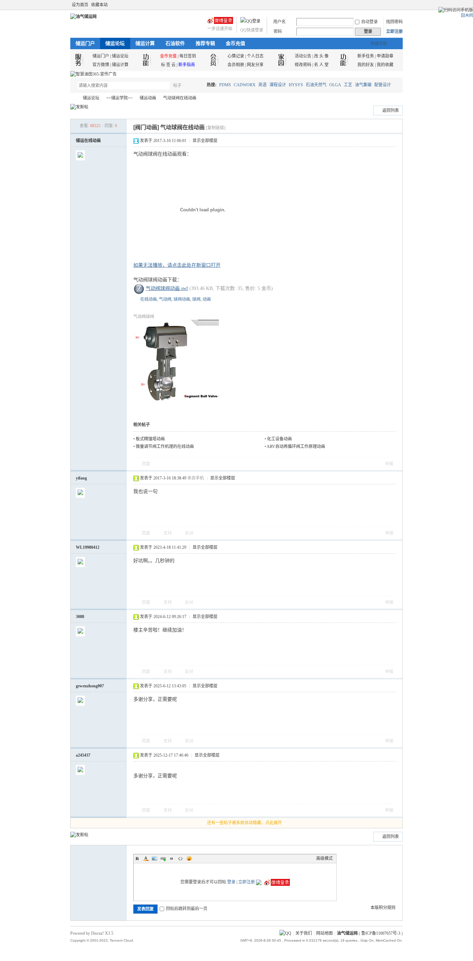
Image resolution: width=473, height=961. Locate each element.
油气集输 (363, 84)
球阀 (196, 299)
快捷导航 (379, 43)
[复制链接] (215, 127)
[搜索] (197, 85)
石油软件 (175, 43)
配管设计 (382, 84)
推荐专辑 (205, 43)
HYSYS (296, 84)
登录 (231, 882)
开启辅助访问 (393, 5)
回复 (146, 463)
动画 (207, 299)
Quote (171, 858)
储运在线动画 (88, 140)
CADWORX (245, 84)
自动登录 (369, 21)
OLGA (335, 84)
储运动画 (148, 98)
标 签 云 (168, 64)
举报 (389, 463)
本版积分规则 (383, 907)
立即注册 (394, 31)
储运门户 (85, 43)
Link (163, 858)
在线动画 (148, 299)
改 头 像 (321, 56)
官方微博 (100, 64)
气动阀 (165, 299)
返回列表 (390, 110)
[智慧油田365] (93, 74)
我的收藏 (385, 64)
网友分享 (255, 64)
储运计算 (145, 43)
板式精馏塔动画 (150, 439)
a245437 (83, 755)
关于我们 (303, 933)
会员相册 (235, 64)
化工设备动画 (279, 439)
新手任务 (365, 56)
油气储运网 (73, 98)
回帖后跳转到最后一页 (186, 908)
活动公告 (303, 56)
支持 (168, 533)
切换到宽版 (399, 5)
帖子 (177, 85)
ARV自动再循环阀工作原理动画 (296, 446)
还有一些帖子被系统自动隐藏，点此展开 (244, 822)
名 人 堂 (321, 64)
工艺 (348, 84)
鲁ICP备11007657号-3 (380, 933)
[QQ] (285, 933)
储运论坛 (115, 43)
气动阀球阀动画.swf (167, 288)
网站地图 (324, 933)
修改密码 (303, 64)
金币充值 (235, 43)
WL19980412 (87, 547)
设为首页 (80, 4)
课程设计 (277, 84)
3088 (80, 616)
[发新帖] (79, 107)
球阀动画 (181, 299)
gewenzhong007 (90, 686)
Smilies (189, 858)
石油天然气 (316, 84)
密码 (278, 31)
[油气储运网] (83, 16)
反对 (189, 533)
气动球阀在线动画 (179, 98)
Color (145, 858)
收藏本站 (99, 4)
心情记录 (235, 56)
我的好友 (365, 64)
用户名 (279, 21)
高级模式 (324, 858)
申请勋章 (385, 56)
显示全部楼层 (205, 140)
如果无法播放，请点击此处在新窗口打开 (177, 265)
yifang (81, 478)
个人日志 (255, 56)
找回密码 (394, 21)
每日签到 (187, 56)
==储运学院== (119, 98)
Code (180, 858)
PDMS (225, 84)
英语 (262, 84)
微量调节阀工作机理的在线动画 (165, 446)
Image (154, 858)
